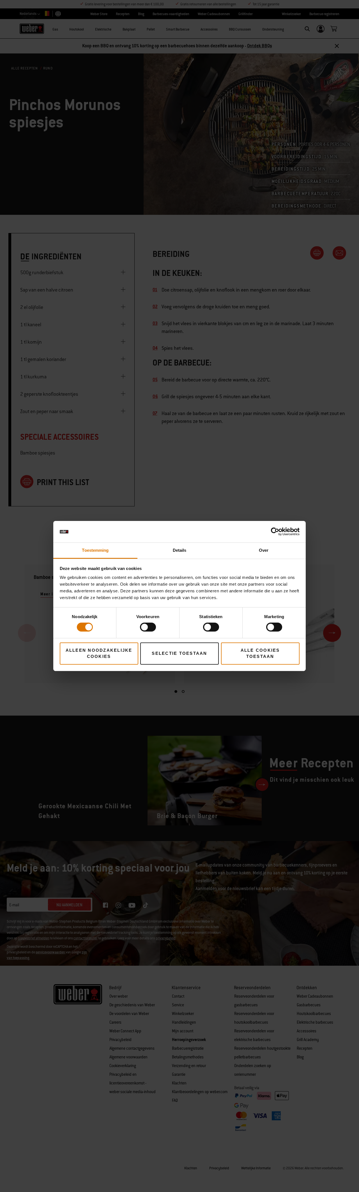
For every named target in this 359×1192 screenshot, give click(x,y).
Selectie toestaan (179, 653)
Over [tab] (263, 550)
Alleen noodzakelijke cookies (99, 653)
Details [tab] (180, 550)
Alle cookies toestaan (260, 653)
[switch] (148, 627)
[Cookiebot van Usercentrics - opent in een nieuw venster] (275, 531)
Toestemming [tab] (95, 550)
